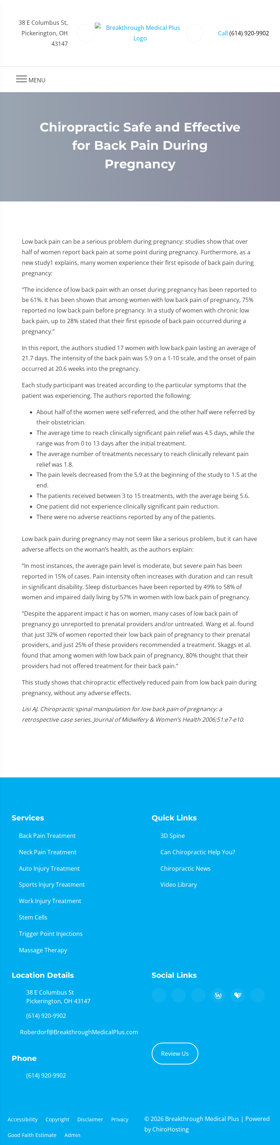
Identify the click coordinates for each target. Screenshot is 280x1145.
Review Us (175, 1054)
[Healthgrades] (237, 995)
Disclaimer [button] (90, 1119)
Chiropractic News (185, 868)
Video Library (178, 885)
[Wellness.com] (218, 995)
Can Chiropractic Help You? (197, 852)
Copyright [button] (57, 1119)
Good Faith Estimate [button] (32, 1135)
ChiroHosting (170, 1129)
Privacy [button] (119, 1119)
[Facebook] (178, 995)
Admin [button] (73, 1135)
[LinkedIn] (257, 995)
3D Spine (172, 836)
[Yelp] (198, 995)
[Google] (159, 995)
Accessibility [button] (23, 1119)
